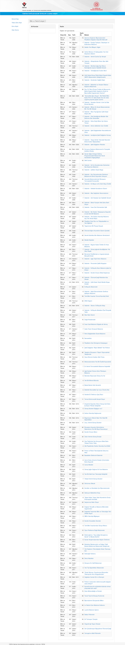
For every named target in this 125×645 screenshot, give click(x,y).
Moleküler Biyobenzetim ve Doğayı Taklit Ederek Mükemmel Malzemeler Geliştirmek (96, 545)
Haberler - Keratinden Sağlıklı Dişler (94, 80)
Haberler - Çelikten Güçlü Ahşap (93, 170)
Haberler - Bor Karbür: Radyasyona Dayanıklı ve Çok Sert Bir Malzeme (97, 213)
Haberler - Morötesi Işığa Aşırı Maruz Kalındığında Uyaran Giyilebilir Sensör (95, 67)
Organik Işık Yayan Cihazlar (92, 624)
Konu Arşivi (15, 26)
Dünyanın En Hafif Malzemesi (92, 563)
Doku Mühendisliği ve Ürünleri (93, 591)
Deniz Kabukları (89, 558)
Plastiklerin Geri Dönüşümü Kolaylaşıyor (96, 343)
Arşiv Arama (15, 30)
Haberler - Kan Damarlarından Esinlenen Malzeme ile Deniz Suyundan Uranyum (96, 175)
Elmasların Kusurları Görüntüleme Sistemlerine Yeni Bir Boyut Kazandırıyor (96, 428)
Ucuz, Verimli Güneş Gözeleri (92, 422)
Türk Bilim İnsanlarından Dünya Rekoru (95, 525)
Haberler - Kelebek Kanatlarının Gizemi (95, 188)
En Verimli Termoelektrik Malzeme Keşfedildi (97, 366)
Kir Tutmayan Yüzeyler (91, 619)
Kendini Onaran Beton (90, 432)
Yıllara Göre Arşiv (17, 23)
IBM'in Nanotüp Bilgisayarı (92, 516)
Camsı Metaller (88, 465)
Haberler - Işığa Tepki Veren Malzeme (95, 259)
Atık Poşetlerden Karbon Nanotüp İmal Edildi (97, 446)
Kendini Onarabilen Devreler (92, 521)
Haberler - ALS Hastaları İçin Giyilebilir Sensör (97, 198)
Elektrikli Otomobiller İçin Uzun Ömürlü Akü (96, 390)
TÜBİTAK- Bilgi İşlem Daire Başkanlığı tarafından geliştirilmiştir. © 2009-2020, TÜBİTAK (27, 644)
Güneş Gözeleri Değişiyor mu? (93, 408)
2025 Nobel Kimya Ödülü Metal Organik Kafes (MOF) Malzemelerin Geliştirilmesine (97, 76)
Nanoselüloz (88, 338)
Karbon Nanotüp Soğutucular (92, 413)
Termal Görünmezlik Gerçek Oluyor (94, 399)
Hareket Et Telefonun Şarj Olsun (93, 394)
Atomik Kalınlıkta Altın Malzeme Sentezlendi (97, 235)
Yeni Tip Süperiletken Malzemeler (94, 568)
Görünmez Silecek (89, 483)
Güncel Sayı (15, 19)
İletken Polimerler (89, 614)
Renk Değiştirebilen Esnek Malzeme (94, 334)
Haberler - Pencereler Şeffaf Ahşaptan (95, 263)
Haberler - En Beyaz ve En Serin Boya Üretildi (97, 184)
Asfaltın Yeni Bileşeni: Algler (92, 47)
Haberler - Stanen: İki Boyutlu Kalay (94, 305)
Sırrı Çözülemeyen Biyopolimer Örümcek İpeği (97, 628)
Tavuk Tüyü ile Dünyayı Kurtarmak (94, 596)
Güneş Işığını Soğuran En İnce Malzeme (96, 469)
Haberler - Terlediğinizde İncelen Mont (95, 71)
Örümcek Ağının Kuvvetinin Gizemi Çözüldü (97, 231)
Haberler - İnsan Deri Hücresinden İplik (95, 207)
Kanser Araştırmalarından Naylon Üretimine (97, 540)
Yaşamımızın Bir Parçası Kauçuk (93, 226)
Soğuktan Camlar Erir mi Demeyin (94, 577)
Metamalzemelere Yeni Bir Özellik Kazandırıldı (97, 362)
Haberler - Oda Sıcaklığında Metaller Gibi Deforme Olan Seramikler (96, 117)
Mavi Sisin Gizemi (89, 315)
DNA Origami (88, 301)
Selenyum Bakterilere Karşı (92, 493)
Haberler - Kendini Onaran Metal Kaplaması (97, 273)
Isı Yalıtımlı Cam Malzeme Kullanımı (94, 605)
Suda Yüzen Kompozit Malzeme (93, 329)
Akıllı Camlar (88, 160)
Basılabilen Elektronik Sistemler (93, 455)
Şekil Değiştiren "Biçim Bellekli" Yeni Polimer (97, 348)
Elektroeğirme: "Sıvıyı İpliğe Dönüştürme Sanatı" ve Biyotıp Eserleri (96, 536)
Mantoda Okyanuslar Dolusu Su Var (94, 376)
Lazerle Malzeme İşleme (91, 610)
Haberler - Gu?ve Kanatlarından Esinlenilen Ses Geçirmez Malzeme (97, 166)
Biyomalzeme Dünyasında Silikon (94, 600)
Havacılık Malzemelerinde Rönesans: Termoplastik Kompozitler (95, 180)
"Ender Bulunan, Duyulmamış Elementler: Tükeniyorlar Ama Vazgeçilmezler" (96, 573)
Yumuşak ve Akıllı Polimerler (92, 633)
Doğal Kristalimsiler (90, 319)
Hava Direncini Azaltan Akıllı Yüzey (94, 357)
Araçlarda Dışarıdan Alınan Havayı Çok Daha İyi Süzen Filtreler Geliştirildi (97, 405)
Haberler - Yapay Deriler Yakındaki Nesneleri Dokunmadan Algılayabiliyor (97, 141)
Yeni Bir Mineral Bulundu (91, 380)
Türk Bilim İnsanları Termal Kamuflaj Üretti (96, 296)
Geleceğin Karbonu (90, 554)
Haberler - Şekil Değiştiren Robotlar (94, 144)
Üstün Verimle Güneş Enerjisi (92, 437)
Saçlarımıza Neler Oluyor (91, 502)
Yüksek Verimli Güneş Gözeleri (93, 479)
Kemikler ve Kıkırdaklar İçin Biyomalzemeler (97, 488)
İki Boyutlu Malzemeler (91, 287)
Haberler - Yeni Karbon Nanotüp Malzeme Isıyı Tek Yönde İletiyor (96, 217)
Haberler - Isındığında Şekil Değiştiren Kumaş (97, 135)
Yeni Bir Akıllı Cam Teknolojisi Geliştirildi (95, 474)
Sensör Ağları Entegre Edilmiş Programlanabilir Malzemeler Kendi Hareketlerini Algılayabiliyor (94, 155)
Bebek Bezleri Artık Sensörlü (92, 385)
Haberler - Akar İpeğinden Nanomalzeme (96, 193)
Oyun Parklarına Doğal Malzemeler (94, 530)
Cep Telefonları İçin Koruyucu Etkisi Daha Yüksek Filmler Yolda (96, 442)
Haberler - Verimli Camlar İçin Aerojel (95, 56)
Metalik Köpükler (89, 240)
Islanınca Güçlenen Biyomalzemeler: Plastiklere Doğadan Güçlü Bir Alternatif (95, 39)
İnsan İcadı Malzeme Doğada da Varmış (96, 324)
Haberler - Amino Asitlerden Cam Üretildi (96, 126)
